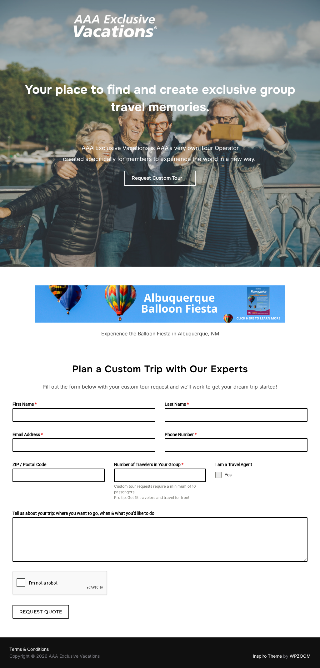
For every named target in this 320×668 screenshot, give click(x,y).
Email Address (27, 434)
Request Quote (40, 612)
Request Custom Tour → (160, 178)
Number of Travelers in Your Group (148, 464)
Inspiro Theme (267, 656)
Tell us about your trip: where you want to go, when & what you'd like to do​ (83, 513)
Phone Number (181, 434)
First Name (24, 404)
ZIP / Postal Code (29, 464)
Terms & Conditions (29, 649)
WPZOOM (300, 656)
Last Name (177, 404)
